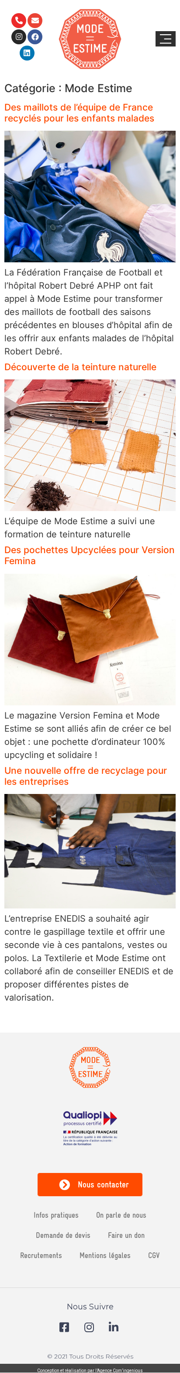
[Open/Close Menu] (166, 38)
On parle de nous (121, 1214)
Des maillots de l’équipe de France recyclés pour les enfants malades (79, 113)
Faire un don (126, 1235)
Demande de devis (63, 1235)
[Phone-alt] (18, 20)
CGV (154, 1255)
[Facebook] (35, 36)
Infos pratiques (56, 1214)
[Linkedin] (27, 53)
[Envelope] (35, 20)
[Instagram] (18, 36)
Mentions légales (105, 1255)
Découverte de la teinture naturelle (80, 366)
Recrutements (41, 1255)
